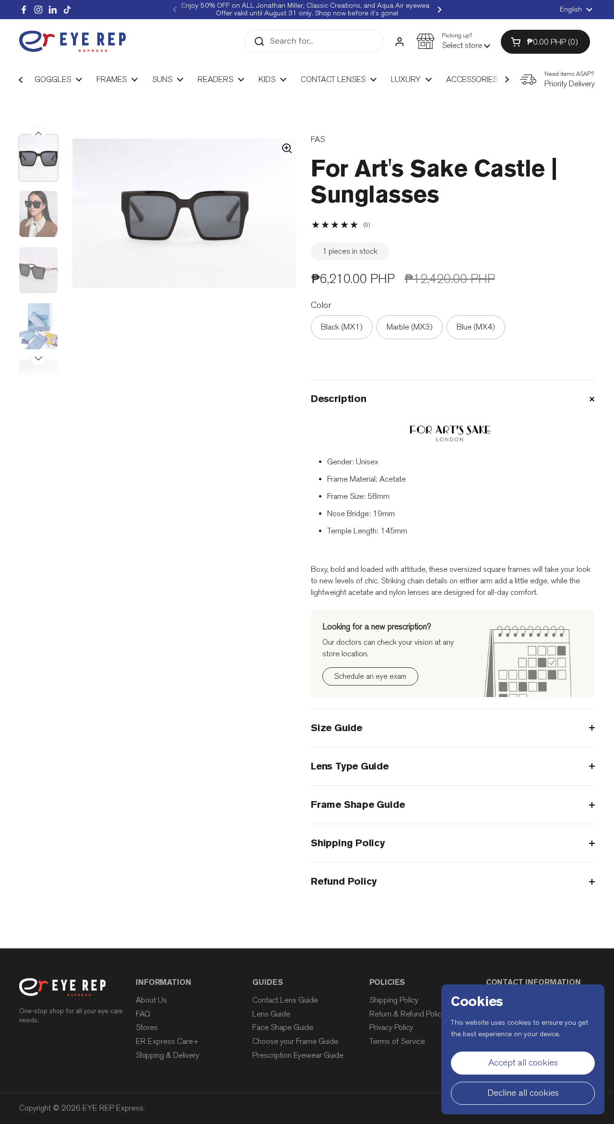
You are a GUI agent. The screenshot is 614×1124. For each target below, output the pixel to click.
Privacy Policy (391, 1027)
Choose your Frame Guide (295, 1041)
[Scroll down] (38, 358)
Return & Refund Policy (407, 1013)
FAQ (143, 1013)
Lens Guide (271, 1013)
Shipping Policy (393, 1000)
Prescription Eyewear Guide (297, 1055)
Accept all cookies (523, 1062)
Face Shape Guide (282, 1027)
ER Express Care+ (167, 1041)
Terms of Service (397, 1041)
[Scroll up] (38, 134)
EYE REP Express (113, 1107)
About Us (151, 1000)
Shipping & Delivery (167, 1055)
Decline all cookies (523, 1093)
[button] (453, 41)
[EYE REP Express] (72, 41)
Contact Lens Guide (285, 1000)
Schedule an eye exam (370, 676)
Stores (147, 1027)
